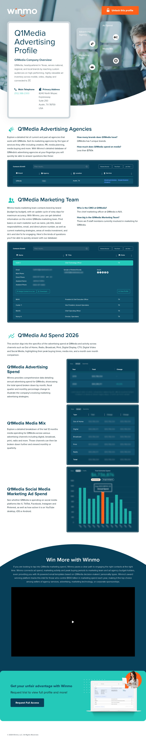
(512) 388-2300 (21, 93)
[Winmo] (28, 12)
